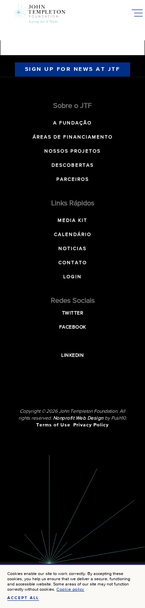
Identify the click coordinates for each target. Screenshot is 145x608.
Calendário (72, 234)
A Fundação (72, 123)
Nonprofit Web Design (78, 418)
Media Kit (72, 220)
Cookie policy (70, 589)
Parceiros (72, 179)
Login (72, 277)
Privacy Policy (91, 425)
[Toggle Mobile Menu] (137, 13)
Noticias (72, 248)
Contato (72, 263)
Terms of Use (53, 425)
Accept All (23, 598)
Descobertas (73, 165)
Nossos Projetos (72, 151)
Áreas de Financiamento (73, 137)
